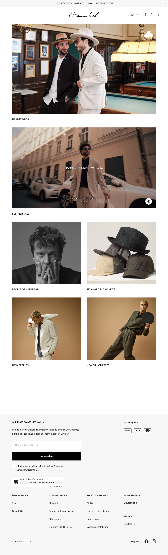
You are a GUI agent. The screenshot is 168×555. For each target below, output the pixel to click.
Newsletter (18, 510)
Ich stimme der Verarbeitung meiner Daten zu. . (39, 468)
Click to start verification (41, 482)
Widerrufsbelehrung (97, 526)
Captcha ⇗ (55, 486)
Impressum (93, 518)
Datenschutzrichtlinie (27, 469)
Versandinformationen (61, 510)
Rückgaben (55, 518)
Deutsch (128, 523)
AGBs (90, 502)
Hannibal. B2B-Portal (60, 526)
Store (15, 502)
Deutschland (130, 502)
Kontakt (53, 502)
